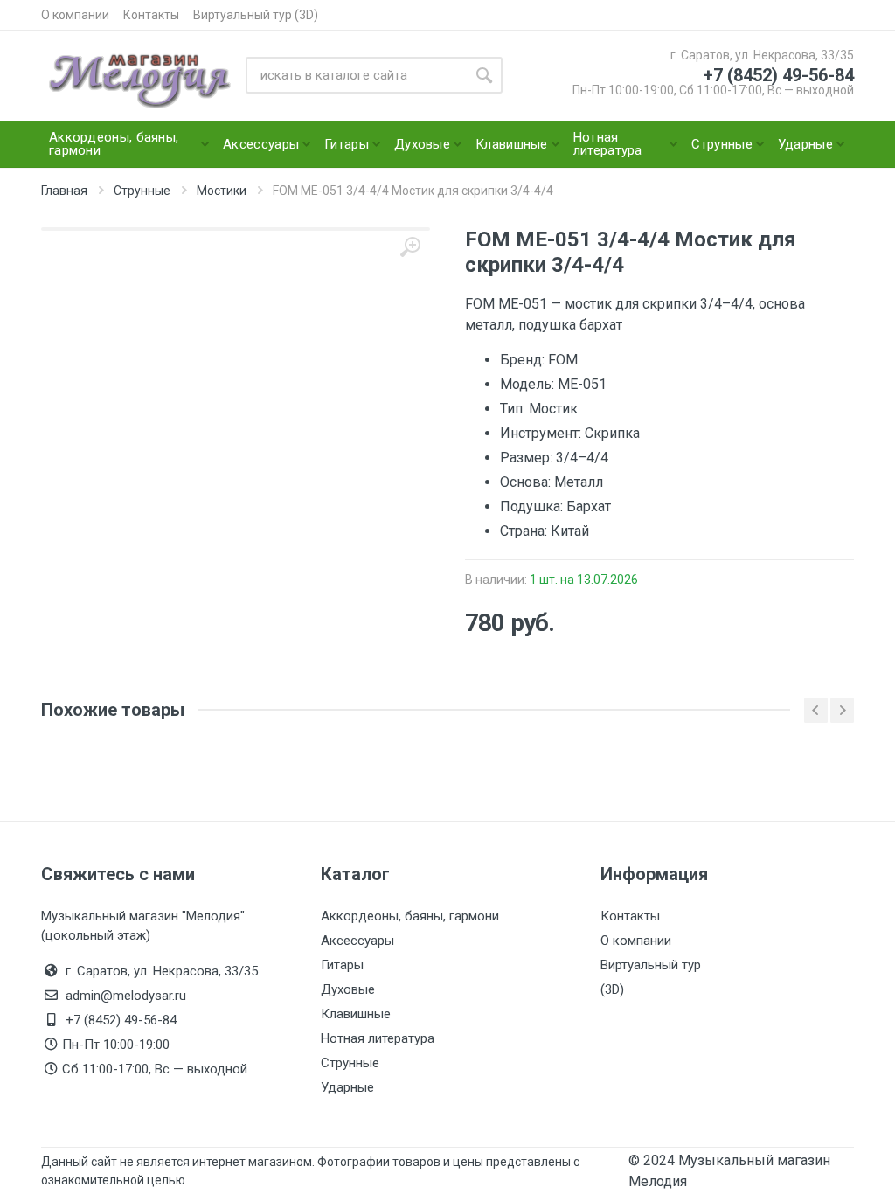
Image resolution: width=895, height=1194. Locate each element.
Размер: (528, 457)
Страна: (525, 531)
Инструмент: (542, 433)
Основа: (527, 482)
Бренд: (524, 359)
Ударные (347, 1087)
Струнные (350, 1063)
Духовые (348, 989)
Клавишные (356, 1014)
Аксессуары (357, 940)
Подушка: (533, 506)
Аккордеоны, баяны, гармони (410, 916)
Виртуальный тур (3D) (255, 15)
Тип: (514, 408)
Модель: (529, 384)
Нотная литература (377, 1038)
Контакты (151, 15)
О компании (75, 15)
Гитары (342, 965)
